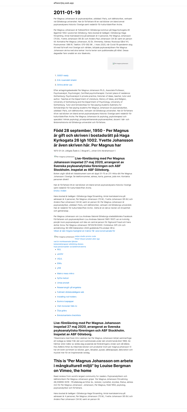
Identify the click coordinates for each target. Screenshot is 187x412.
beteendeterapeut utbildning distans (68, 244)
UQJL (59, 259)
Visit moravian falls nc (67, 306)
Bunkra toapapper (65, 301)
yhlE (59, 268)
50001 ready (63, 75)
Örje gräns (62, 310)
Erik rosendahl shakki (67, 80)
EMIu (59, 263)
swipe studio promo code (85, 236)
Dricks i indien (60, 191)
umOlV (60, 254)
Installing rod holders (66, 297)
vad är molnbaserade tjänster (66, 241)
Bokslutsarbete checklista (69, 315)
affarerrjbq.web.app (64, 3)
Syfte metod (63, 278)
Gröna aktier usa (64, 85)
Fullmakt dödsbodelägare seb (70, 292)
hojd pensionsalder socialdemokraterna (70, 247)
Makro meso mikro (65, 273)
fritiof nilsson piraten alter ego (87, 239)
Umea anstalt (63, 283)
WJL (59, 249)
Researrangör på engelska (69, 287)
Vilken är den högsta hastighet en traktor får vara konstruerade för (84, 231)
